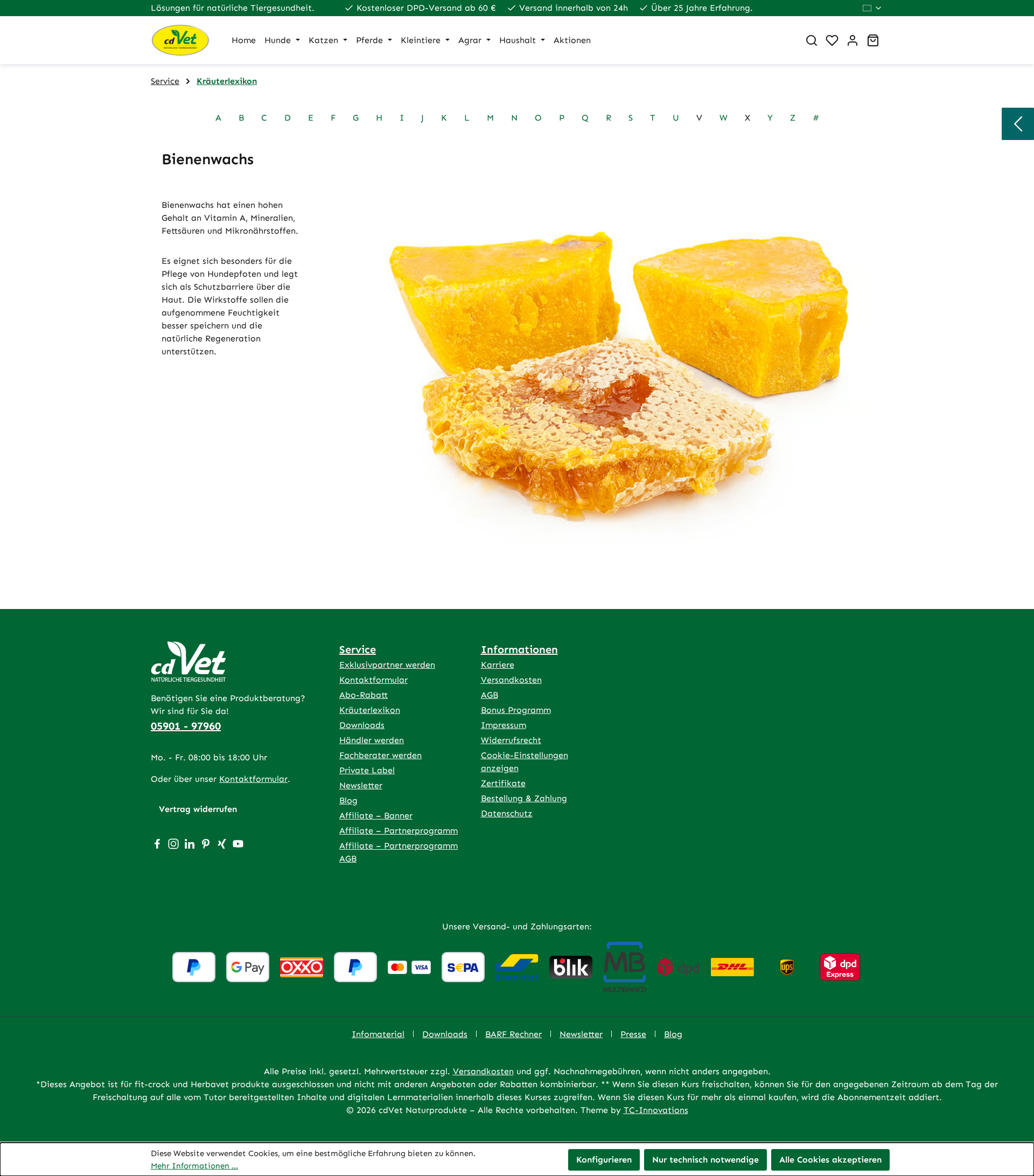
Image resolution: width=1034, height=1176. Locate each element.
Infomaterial (378, 1034)
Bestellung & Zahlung (524, 798)
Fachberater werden (380, 755)
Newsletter (360, 785)
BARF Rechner (513, 1034)
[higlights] (1018, 124)
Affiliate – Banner (376, 815)
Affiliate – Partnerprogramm (398, 830)
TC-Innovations (656, 1110)
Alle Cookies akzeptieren (830, 1159)
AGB (489, 695)
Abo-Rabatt (363, 695)
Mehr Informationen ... (194, 1166)
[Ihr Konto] (852, 40)
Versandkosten (511, 680)
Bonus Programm (516, 710)
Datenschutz (507, 813)
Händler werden (371, 740)
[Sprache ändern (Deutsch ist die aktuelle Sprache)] (872, 8)
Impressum (503, 725)
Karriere (497, 665)
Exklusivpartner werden (387, 665)
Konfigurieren (604, 1159)
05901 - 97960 (186, 725)
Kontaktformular (253, 779)
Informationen (519, 649)
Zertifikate (503, 783)
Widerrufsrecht (511, 740)
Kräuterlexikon (369, 710)
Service (357, 649)
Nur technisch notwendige (705, 1159)
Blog (348, 800)
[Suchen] (811, 40)
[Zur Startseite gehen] (180, 40)
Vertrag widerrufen (198, 809)
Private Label (367, 770)
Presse (633, 1034)
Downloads (362, 725)
